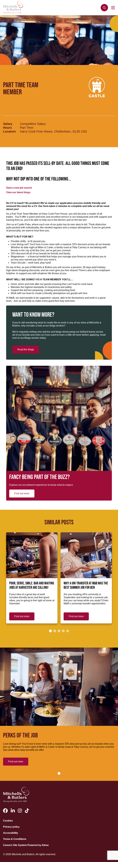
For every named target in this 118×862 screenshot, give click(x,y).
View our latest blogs (18, 192)
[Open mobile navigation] (113, 7)
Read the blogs (25, 349)
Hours (7, 127)
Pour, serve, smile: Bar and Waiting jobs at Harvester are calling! (31, 585)
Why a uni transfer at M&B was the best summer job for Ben (86, 585)
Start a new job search (19, 187)
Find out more (21, 493)
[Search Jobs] (104, 7)
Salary (7, 123)
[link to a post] (31, 555)
